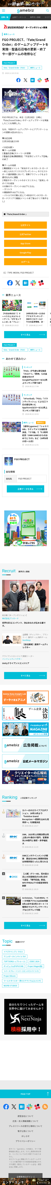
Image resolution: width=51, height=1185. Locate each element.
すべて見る (25, 334)
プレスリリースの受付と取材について (25, 1126)
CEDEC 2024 (34, 961)
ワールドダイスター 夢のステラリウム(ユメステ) (22, 980)
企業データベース (19, 17)
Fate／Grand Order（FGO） (15, 67)
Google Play (25, 252)
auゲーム (25, 261)
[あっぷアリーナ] (25, 528)
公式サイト (25, 225)
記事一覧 (4, 17)
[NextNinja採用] (25, 1017)
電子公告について (25, 1131)
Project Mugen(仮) (35, 966)
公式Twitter (25, 234)
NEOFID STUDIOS (10, 985)
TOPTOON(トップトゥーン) (14, 961)
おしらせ (25, 1136)
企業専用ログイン (24, 1176)
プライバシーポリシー (25, 1141)
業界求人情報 (35, 17)
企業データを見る (25, 488)
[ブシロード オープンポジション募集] (25, 27)
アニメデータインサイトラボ (15, 956)
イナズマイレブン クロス (13, 951)
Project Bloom (10, 976)
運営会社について (25, 1116)
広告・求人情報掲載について (25, 1121)
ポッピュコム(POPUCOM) (13, 966)
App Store (25, 243)
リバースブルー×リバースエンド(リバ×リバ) (21, 971)
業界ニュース (9, 34)
